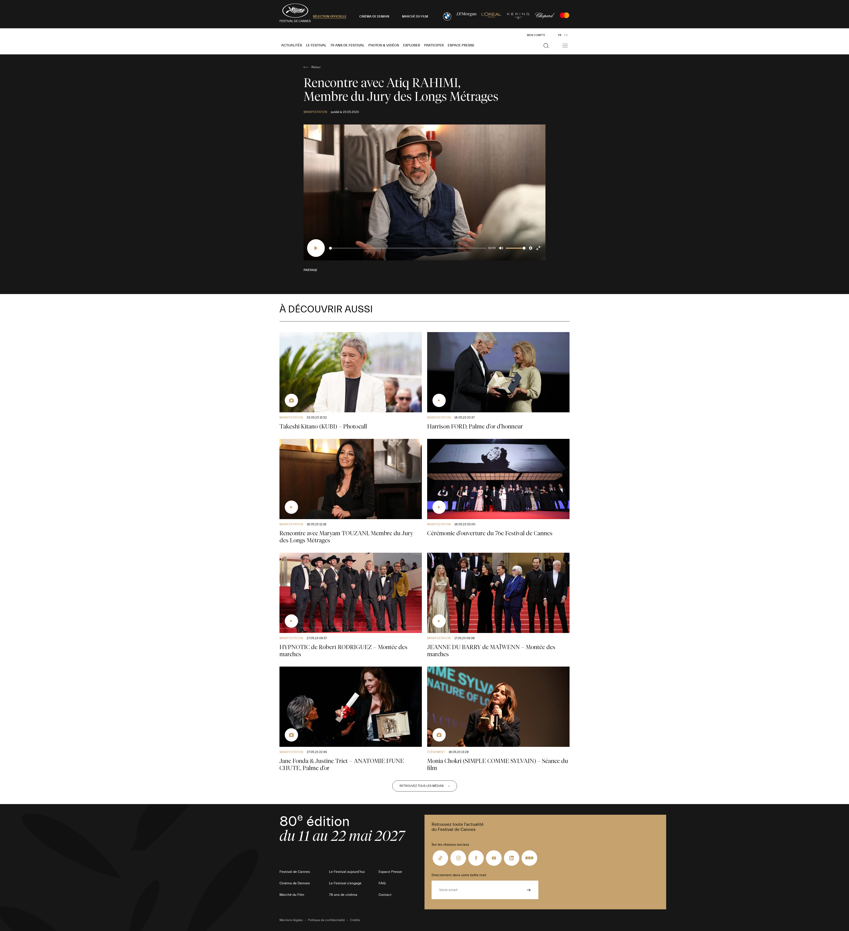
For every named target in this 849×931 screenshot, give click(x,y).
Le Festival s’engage (345, 883)
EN (566, 35)
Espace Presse (461, 45)
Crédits (355, 920)
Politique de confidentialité (326, 920)
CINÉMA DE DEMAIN (374, 16)
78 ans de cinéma (343, 895)
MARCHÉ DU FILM (415, 16)
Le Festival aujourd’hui (347, 872)
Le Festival (316, 45)
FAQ (382, 883)
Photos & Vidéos (383, 45)
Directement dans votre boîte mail (459, 875)
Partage (310, 270)
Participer (434, 45)
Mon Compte (536, 35)
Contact (385, 895)
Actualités (291, 45)
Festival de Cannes (294, 872)
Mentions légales (291, 920)
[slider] (408, 248)
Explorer (411, 45)
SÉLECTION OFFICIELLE (329, 16)
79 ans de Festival (347, 45)
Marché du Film (291, 895)
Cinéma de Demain (294, 883)
